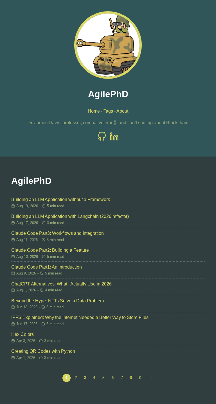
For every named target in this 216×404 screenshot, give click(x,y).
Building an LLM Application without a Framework (60, 199)
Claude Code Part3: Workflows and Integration (57, 233)
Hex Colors (22, 334)
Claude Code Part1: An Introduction (46, 267)
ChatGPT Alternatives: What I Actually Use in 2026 (61, 284)
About (122, 111)
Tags (108, 111)
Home (94, 111)
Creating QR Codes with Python (43, 351)
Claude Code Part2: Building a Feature (50, 250)
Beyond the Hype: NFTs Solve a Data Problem (57, 300)
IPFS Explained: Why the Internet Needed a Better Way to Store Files (79, 317)
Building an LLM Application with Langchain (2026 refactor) (70, 216)
